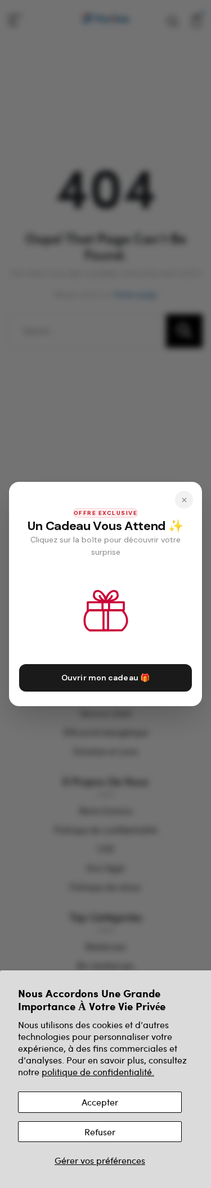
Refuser (99, 1132)
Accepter (100, 1102)
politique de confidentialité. (98, 1072)
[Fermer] (184, 500)
